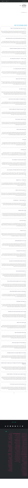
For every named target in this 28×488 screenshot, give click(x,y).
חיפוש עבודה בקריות (23, 465)
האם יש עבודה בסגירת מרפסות (21, 414)
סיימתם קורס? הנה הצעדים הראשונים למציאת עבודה (18, 291)
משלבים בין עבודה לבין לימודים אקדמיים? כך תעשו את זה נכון (16, 169)
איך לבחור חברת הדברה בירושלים (21, 190)
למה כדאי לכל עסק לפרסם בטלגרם (20, 240)
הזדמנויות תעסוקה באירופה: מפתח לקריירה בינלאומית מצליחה (16, 374)
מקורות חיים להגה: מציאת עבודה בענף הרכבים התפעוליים (17, 311)
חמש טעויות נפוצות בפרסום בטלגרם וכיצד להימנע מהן (17, 260)
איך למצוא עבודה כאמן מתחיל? (21, 301)
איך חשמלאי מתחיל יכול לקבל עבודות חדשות (19, 342)
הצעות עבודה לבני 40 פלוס (22, 485)
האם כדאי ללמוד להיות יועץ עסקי (21, 78)
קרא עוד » (25, 35)
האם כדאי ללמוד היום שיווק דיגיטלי (20, 119)
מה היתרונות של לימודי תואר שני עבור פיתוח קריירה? (18, 384)
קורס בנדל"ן (24, 139)
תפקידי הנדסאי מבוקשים (22, 210)
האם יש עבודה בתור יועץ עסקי (21, 322)
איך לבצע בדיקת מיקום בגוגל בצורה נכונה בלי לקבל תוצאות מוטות (16, 38)
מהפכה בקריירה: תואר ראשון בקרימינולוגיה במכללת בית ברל (16, 281)
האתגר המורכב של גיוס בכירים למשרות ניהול (19, 159)
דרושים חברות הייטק (23, 220)
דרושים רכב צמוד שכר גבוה (22, 434)
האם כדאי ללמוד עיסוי (22, 88)
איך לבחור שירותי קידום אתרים (21, 250)
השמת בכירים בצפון (23, 475)
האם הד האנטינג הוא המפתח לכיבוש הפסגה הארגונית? (17, 109)
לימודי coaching (23, 149)
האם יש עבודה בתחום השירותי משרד (20, 332)
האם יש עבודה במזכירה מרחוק (21, 129)
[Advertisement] (14, 19)
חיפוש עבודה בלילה (23, 444)
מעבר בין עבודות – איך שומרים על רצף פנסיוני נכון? (18, 58)
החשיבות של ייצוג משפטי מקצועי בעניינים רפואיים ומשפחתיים (16, 352)
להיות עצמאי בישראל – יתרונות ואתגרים (19, 200)
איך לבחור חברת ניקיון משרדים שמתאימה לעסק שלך (18, 48)
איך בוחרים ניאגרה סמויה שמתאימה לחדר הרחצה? (18, 28)
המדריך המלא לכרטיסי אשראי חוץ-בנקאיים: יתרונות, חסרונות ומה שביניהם (14, 394)
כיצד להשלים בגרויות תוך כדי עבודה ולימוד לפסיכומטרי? (17, 404)
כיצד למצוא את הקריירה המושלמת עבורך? (19, 424)
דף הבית (26, 12)
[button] (20, 5)
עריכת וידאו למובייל (23, 230)
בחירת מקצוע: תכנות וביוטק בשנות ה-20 (19, 68)
